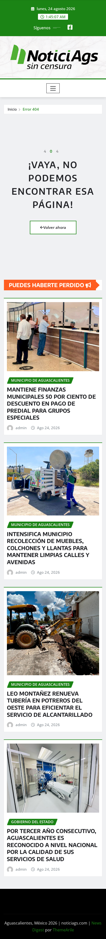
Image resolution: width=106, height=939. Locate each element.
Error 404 (31, 109)
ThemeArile (63, 930)
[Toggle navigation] (53, 88)
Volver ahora (54, 227)
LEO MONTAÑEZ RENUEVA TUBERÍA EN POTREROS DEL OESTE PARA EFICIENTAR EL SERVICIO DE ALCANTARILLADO (49, 704)
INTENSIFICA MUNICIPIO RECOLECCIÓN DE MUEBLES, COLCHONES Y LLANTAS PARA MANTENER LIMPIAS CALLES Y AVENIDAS (48, 547)
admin (21, 427)
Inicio (12, 109)
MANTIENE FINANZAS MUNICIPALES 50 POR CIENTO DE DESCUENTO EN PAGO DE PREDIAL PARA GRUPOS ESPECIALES (51, 403)
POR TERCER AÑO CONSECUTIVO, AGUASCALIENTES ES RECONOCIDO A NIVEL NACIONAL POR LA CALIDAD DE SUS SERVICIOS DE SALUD (52, 844)
